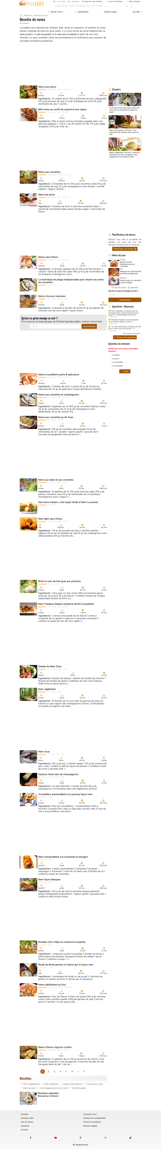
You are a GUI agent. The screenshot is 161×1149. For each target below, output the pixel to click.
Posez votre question (126, 337)
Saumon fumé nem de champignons (58, 774)
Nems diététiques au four (52, 984)
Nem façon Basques (49, 879)
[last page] (84, 1071)
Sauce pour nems (95, 1084)
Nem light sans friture (50, 518)
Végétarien (76, 1)
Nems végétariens (31, 1084)
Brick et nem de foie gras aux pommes (59, 581)
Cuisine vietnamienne (72, 1084)
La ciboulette (117, 362)
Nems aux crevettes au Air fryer (55, 417)
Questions (110, 12)
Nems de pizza (46, 194)
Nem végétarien (47, 689)
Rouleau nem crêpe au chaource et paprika (61, 942)
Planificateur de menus (123, 249)
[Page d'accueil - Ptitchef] (21, 15)
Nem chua (44, 751)
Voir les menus (120, 287)
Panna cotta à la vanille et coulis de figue (130, 281)
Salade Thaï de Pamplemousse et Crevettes (127, 264)
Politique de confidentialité (94, 1118)
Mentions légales (90, 1126)
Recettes (56, 12)
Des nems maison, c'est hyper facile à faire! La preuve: (68, 502)
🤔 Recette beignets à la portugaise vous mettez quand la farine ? (123, 321)
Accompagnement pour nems (54, 1088)
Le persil (115, 358)
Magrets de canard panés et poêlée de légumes (130, 272)
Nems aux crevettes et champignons (58, 394)
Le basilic (116, 355)
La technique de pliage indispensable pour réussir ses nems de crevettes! (71, 281)
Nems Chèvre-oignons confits (55, 1047)
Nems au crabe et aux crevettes (55, 479)
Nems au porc (29, 1088)
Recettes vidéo (27, 1118)
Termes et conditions (92, 1122)
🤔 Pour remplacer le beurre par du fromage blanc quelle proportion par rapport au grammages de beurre (123, 313)
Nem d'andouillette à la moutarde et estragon (63, 856)
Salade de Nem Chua (49, 666)
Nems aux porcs (47, 86)
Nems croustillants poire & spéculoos (58, 374)
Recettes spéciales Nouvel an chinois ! (48, 1094)
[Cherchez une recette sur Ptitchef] (127, 5)
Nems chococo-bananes (51, 296)
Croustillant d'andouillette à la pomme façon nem (65, 794)
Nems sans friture (48, 257)
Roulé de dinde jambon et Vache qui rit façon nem (65, 964)
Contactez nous (90, 1114)
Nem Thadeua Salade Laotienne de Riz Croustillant (66, 604)
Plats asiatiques (51, 1084)
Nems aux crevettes (49, 172)
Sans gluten (61, 1)
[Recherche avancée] (131, 6)
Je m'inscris (89, 326)
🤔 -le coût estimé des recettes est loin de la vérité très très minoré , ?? (124, 328)
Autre (136, 12)
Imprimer (134, 287)
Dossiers (82, 12)
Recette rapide (79, 1088)
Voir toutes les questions (131, 333)
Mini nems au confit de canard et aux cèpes (62, 109)
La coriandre (117, 366)
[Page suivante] (78, 1071)
